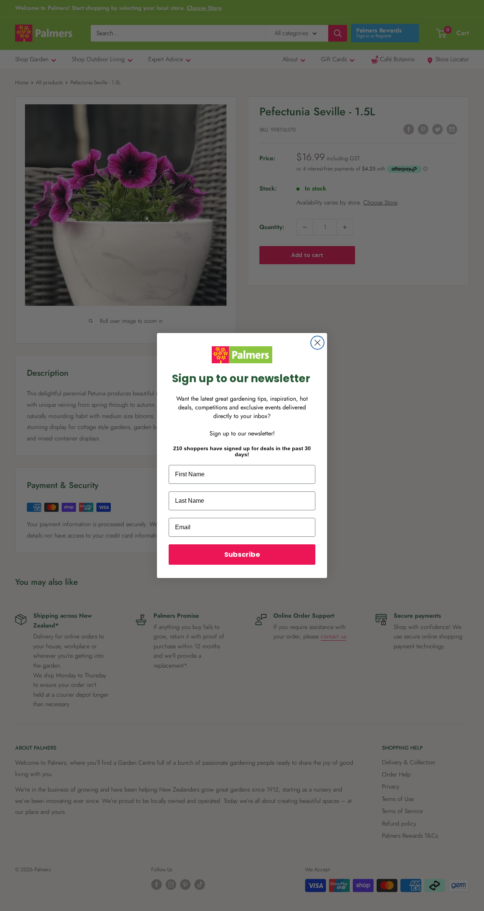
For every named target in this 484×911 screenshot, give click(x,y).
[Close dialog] (317, 342)
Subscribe (242, 554)
